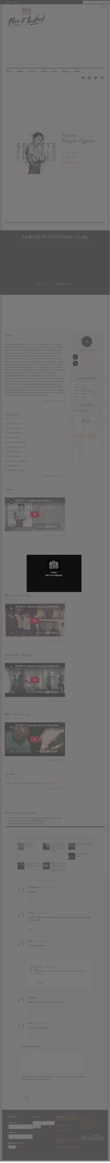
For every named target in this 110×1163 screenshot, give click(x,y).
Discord (58, 575)
